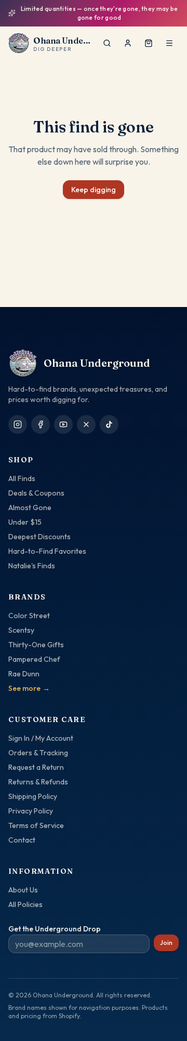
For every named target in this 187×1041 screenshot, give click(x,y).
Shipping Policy (32, 796)
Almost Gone (29, 507)
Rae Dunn (23, 673)
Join (166, 942)
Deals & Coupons (36, 493)
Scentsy (21, 630)
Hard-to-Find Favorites (47, 551)
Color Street (29, 615)
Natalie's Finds (31, 565)
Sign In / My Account (40, 738)
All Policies (25, 904)
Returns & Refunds (38, 781)
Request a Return (36, 767)
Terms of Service (36, 825)
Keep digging (93, 189)
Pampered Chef (34, 659)
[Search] (107, 43)
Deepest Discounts (39, 536)
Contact (21, 840)
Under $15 (25, 522)
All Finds (21, 478)
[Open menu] (169, 43)
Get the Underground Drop (54, 928)
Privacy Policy (30, 811)
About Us (23, 890)
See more (29, 688)
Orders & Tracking (38, 752)
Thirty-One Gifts (36, 644)
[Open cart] (148, 43)
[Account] (127, 43)
